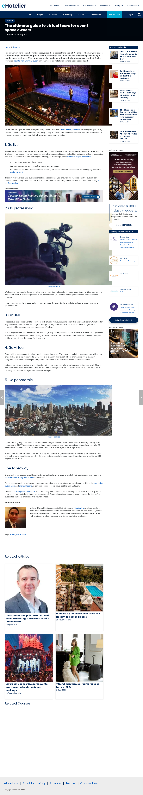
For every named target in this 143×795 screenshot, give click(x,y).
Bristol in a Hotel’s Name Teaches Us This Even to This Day (128, 55)
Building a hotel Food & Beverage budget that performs (128, 74)
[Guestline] (114, 239)
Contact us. (89, 783)
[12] (54, 201)
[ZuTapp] (114, 260)
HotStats (124, 274)
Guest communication (127, 312)
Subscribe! (124, 225)
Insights (16, 47)
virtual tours (21, 535)
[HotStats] (114, 276)
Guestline (124, 237)
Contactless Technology (127, 261)
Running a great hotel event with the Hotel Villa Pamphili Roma (78, 615)
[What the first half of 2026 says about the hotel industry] (114, 94)
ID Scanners (124, 292)
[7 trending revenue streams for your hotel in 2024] (79, 658)
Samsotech (125, 289)
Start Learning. (34, 783)
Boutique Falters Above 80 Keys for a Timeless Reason (128, 135)
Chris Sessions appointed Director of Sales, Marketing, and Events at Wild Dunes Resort (27, 618)
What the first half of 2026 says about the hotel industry (128, 94)
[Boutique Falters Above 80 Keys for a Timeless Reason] (114, 135)
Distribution (130, 242)
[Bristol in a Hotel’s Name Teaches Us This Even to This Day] (114, 55)
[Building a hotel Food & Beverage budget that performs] (114, 74)
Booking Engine (125, 239)
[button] (109, 5)
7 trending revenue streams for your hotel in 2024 (77, 685)
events (12, 535)
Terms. (71, 783)
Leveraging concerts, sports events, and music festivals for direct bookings (27, 687)
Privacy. (55, 783)
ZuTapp (123, 258)
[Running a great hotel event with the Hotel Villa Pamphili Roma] (79, 587)
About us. (11, 783)
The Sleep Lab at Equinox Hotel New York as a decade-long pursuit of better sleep (128, 114)
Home (7, 47)
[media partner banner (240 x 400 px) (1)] (123, 199)
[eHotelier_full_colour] (14, 6)
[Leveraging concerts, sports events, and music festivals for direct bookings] (29, 658)
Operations (123, 245)
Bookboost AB (126, 304)
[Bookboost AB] (114, 307)
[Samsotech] (114, 291)
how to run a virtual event (26, 61)
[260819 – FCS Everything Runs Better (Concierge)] (123, 357)
